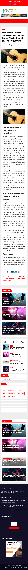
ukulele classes (21, 393)
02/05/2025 (6, 449)
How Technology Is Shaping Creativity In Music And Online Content (13, 301)
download (5, 387)
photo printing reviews (12, 390)
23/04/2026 (6, 434)
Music (4, 29)
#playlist (13, 45)
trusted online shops (11, 393)
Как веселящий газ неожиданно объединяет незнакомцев (13, 315)
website (4, 396)
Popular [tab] (13, 342)
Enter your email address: (14, 525)
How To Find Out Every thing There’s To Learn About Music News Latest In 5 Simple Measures (8, 278)
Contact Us (8, 565)
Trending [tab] (21, 342)
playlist (20, 390)
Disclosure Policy (14, 565)
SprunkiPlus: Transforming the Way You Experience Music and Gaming (17, 363)
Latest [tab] (5, 342)
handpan (18, 387)
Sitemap (20, 565)
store (4, 393)
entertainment (11, 387)
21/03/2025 (6, 464)
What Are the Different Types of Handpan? (11, 510)
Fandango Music (17, 531)
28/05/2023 (6, 479)
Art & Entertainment (14, 360)
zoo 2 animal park (11, 396)
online (4, 390)
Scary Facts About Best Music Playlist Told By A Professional (20, 276)
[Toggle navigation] (14, 21)
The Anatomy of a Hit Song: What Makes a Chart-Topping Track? (13, 330)
